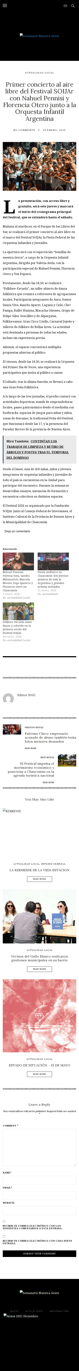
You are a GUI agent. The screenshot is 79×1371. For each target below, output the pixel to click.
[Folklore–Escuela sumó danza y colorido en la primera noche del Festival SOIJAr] (18, 611)
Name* (7, 1172)
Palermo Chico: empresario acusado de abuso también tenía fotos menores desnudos (50, 737)
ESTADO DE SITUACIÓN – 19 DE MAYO (39, 1065)
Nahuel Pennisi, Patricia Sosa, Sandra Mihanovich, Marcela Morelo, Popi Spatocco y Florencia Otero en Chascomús (18, 581)
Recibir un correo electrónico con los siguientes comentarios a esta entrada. (33, 1227)
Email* (7, 1187)
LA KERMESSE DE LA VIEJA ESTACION (39, 870)
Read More (39, 879)
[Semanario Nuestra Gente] (39, 36)
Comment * (10, 1126)
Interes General (53, 863)
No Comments (24, 130)
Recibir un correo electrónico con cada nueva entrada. (37, 1242)
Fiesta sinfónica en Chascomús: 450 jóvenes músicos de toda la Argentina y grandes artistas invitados (53, 579)
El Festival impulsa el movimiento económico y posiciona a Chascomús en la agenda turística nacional (31, 769)
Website (9, 1203)
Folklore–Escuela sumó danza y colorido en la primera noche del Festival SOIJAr (17, 627)
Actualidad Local (39, 72)
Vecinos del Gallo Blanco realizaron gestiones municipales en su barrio (39, 958)
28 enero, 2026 (54, 130)
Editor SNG (26, 695)
